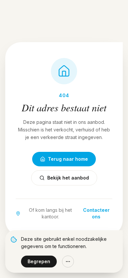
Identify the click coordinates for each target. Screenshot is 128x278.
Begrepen (39, 261)
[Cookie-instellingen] (68, 261)
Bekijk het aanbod (68, 178)
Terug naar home (68, 159)
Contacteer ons (96, 213)
